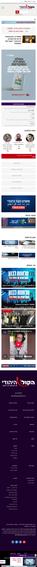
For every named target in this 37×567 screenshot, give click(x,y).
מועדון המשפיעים (29, 417)
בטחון (15, 448)
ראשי (26, 31)
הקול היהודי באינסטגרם (16, 169)
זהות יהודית (14, 450)
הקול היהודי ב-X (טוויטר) (17, 188)
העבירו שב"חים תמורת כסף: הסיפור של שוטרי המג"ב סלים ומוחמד (19, 108)
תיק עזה (15, 502)
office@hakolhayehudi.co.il (18, 396)
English (15, 458)
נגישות (2, 562)
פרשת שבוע (31, 480)
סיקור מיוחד (13, 485)
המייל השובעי (17, 163)
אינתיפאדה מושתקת (12, 506)
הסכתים (14, 465)
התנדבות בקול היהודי (28, 410)
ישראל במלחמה (13, 492)
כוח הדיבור (31, 116)
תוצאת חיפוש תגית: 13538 (16, 31)
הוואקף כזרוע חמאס (12, 490)
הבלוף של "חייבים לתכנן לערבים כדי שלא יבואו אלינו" (22, 112)
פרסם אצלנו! (13, 417)
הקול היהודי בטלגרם (17, 175)
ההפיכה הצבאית (13, 509)
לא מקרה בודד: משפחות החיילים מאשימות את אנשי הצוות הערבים (19, 125)
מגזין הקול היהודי (12, 495)
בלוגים (15, 478)
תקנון (32, 439)
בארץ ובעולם (13, 455)
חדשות (15, 446)
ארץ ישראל (14, 453)
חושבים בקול (13, 470)
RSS (32, 446)
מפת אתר (31, 465)
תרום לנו (31, 431)
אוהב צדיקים (31, 483)
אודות (15, 424)
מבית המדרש (30, 478)
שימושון (32, 424)
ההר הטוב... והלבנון (12, 487)
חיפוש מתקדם (19, 14)
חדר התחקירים (13, 504)
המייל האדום (13, 431)
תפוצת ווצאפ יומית (16, 182)
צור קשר (15, 439)
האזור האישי (30, 403)
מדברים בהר (13, 468)
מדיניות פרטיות (12, 410)
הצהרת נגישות (13, 403)
